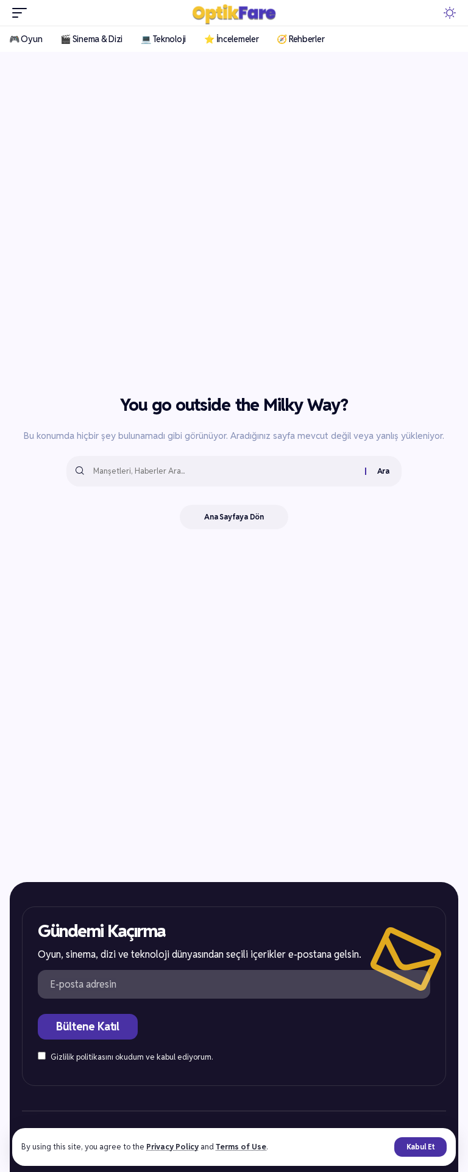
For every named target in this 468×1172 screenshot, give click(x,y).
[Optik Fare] (234, 13)
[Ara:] (224, 471)
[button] (420, 1147)
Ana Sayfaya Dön (234, 516)
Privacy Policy (172, 1146)
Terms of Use (241, 1146)
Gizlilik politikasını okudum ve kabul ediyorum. (132, 1057)
